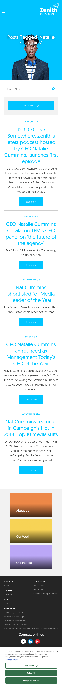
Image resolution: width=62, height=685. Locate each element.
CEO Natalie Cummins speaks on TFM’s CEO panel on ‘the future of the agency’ (31, 233)
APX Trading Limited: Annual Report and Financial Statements (31, 628)
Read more (31, 201)
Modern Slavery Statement (15, 620)
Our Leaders (38, 585)
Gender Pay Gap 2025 (13, 612)
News (6, 603)
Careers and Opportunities (45, 593)
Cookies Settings (31, 665)
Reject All (31, 673)
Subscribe (29, 105)
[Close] (57, 651)
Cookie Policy (12, 659)
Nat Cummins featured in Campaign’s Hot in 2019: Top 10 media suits (31, 427)
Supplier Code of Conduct (15, 624)
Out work (8, 594)
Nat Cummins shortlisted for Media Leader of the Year (31, 293)
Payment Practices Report (15, 616)
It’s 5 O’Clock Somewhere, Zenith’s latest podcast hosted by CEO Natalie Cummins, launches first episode (31, 145)
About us (8, 585)
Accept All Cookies (31, 680)
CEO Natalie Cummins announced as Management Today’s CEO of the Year (31, 354)
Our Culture (38, 589)
